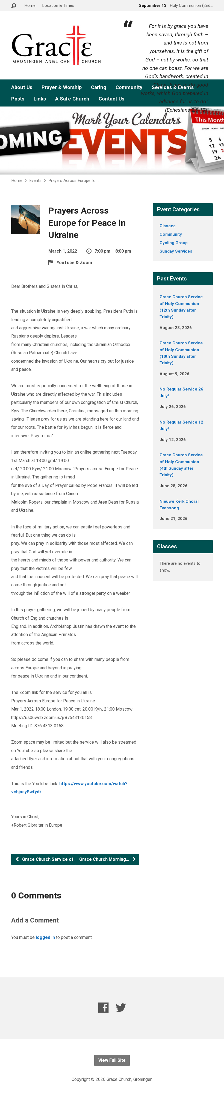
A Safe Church (72, 98)
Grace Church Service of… (49, 859)
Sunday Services (176, 251)
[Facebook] (103, 1008)
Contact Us (111, 98)
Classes (168, 225)
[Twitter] (121, 1008)
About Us (21, 87)
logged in (45, 937)
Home (30, 5)
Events (35, 180)
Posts (17, 98)
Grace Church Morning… (104, 859)
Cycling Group (174, 242)
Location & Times (58, 5)
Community (171, 234)
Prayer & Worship (62, 87)
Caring (98, 87)
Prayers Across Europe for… (73, 180)
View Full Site (112, 1060)
